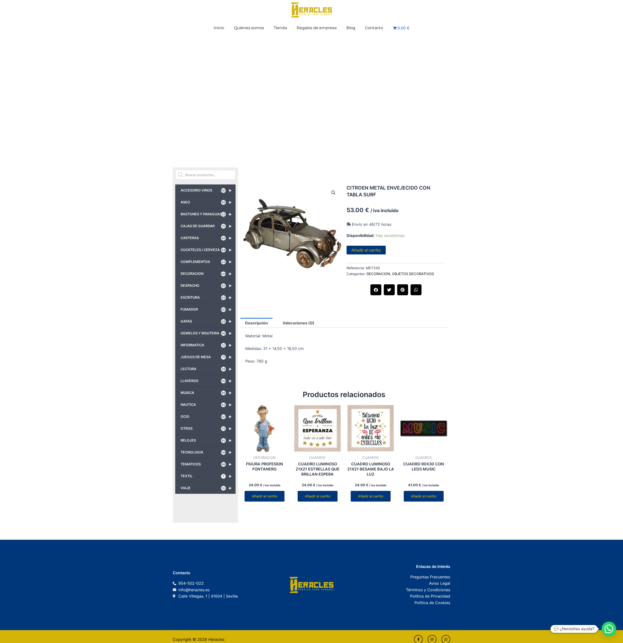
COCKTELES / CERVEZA (206, 250)
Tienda (280, 28)
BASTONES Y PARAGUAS (206, 214)
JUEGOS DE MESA (206, 357)
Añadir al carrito (366, 250)
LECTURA (206, 369)
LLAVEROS (206, 381)
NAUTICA (206, 405)
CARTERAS (206, 238)
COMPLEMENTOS (206, 262)
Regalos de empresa (317, 28)
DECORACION (206, 274)
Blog (350, 28)
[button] (333, 192)
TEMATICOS (206, 464)
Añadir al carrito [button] (264, 496)
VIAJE (206, 488)
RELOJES (206, 440)
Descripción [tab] (256, 323)
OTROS (206, 428)
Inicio (219, 28)
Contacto (374, 28)
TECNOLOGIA (206, 452)
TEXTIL (206, 476)
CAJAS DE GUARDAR (206, 226)
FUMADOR (206, 309)
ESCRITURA (206, 297)
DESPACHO (206, 285)
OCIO (206, 416)
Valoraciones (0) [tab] (298, 323)
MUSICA (206, 393)
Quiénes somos (249, 28)
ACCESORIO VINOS (206, 190)
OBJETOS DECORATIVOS (413, 274)
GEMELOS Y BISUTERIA (206, 333)
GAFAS (206, 321)
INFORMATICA (206, 345)
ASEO (206, 202)
